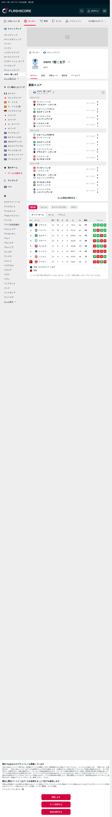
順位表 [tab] (33, 207)
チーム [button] (37, 220)
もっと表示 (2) (10, 79)
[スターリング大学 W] (36, 240)
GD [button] (80, 220)
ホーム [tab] (51, 215)
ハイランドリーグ (11, 52)
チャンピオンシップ (12, 39)
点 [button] (73, 220)
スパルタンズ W (44, 246)
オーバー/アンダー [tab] (59, 207)
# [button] (30, 220)
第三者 (46, 777)
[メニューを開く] (104, 11)
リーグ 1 (7, 44)
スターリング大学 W (44, 241)
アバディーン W (44, 262)
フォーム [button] (100, 220)
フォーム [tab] (43, 207)
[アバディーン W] (36, 261)
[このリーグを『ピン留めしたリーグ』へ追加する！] (68, 62)
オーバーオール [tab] (38, 215)
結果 (43, 75)
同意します (56, 797)
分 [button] (62, 220)
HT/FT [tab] (73, 207)
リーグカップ (9, 66)
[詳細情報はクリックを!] (67, 103)
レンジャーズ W (44, 251)
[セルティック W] (36, 235)
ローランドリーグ (11, 57)
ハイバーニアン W (44, 230)
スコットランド (53, 52)
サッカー (36, 52)
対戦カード (53, 75)
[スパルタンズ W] (36, 246)
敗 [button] (67, 220)
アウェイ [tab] (61, 215)
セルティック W (44, 235)
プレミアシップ (10, 35)
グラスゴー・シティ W (44, 225)
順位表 (64, 75)
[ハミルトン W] (36, 256)
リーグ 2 (7, 48)
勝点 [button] (85, 220)
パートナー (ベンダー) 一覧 (13, 789)
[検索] (82, 11)
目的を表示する (56, 812)
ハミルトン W (44, 256)
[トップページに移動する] (22, 11)
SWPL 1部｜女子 (11, 74)
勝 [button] (58, 220)
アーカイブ (75, 75)
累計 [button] (53, 220)
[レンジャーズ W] (36, 251)
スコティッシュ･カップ (14, 61)
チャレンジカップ (11, 70)
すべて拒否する (56, 804)
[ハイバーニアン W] (36, 230)
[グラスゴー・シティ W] (36, 225)
